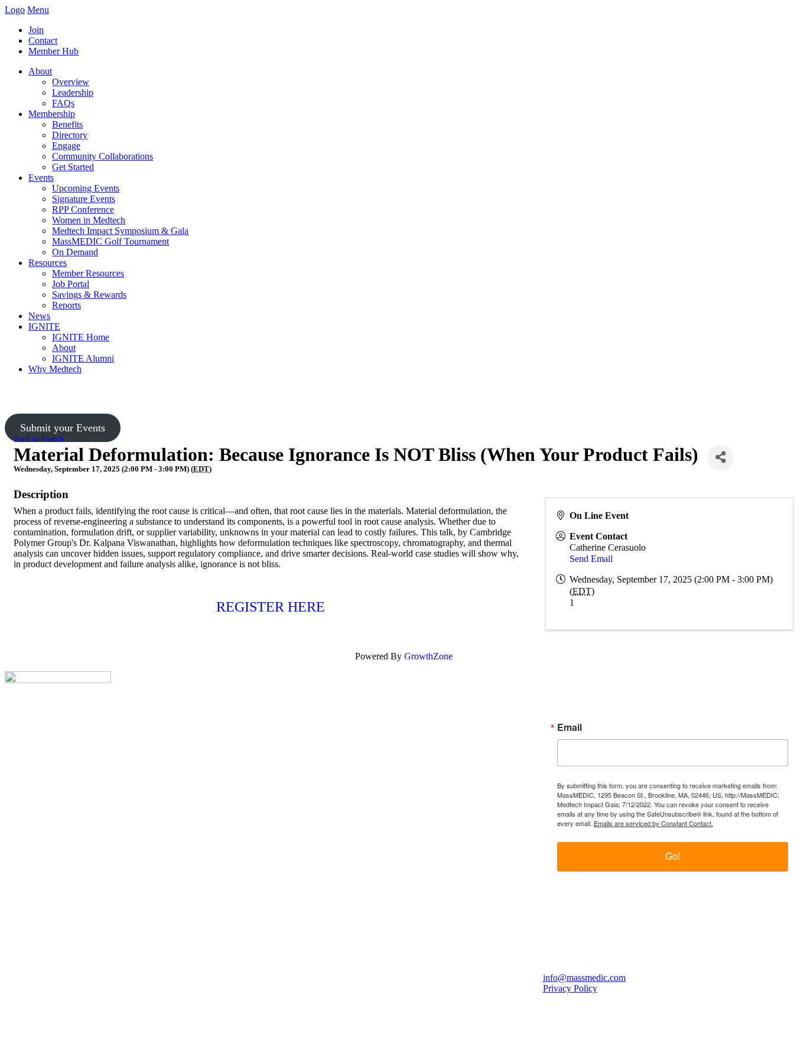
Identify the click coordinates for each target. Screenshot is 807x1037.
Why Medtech (55, 369)
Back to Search (39, 439)
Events (41, 178)
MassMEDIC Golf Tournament (110, 241)
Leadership (72, 92)
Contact (42, 40)
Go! (672, 856)
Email (569, 727)
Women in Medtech (88, 220)
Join (36, 30)
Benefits (67, 124)
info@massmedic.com (584, 978)
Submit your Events (62, 428)
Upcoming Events (85, 188)
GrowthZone (428, 656)
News (39, 316)
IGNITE (44, 326)
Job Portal (70, 284)
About (40, 71)
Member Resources (88, 273)
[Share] (720, 457)
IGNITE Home (80, 337)
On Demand (75, 252)
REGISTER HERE (270, 607)
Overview (70, 82)
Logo (15, 10)
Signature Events (83, 199)
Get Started (73, 167)
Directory (69, 135)
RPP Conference (83, 209)
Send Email (591, 559)
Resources (47, 263)
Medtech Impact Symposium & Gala (120, 231)
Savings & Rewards (89, 295)
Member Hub (53, 51)
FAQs (63, 103)
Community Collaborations (102, 156)
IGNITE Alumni (83, 358)
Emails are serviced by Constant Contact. (653, 823)
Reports (66, 305)
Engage (66, 146)
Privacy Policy (570, 988)
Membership (51, 114)
